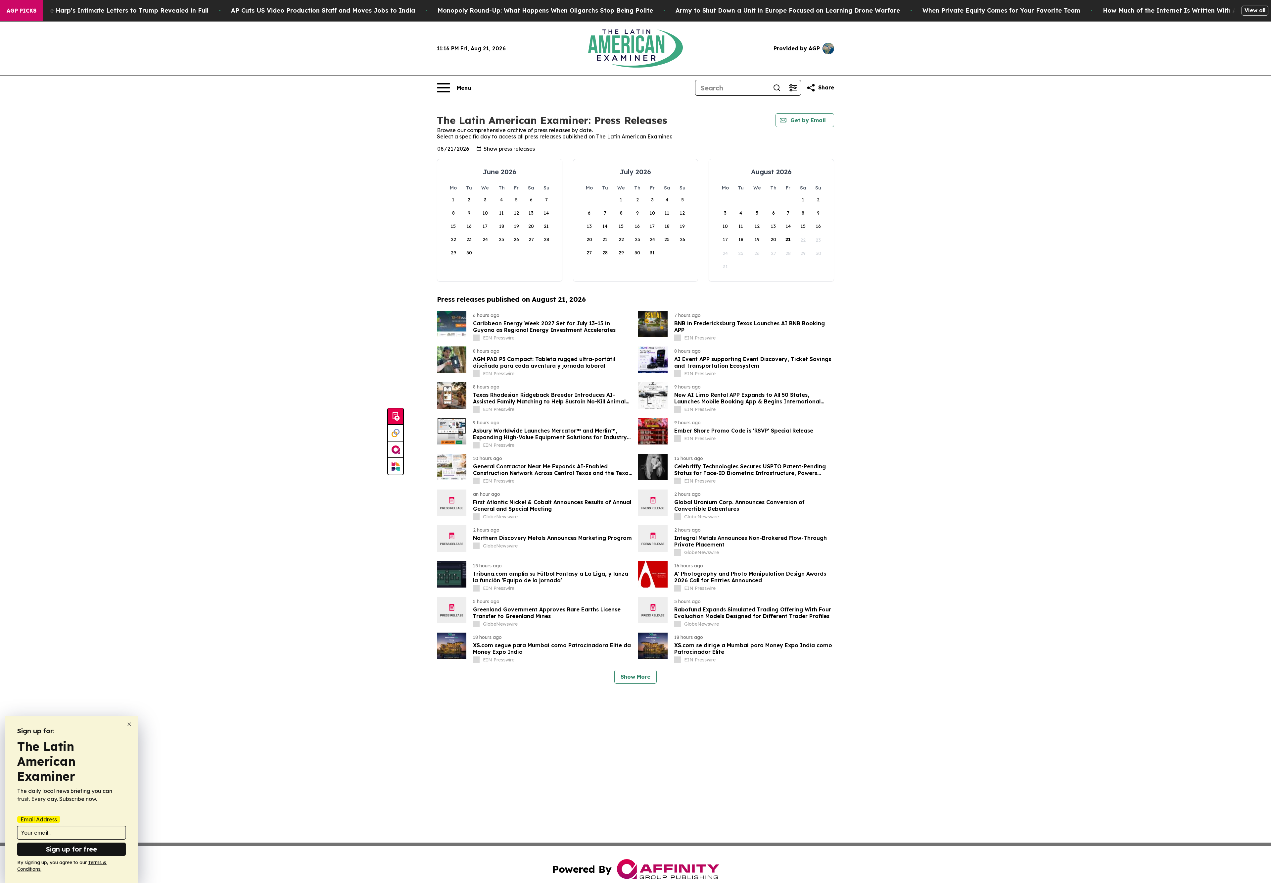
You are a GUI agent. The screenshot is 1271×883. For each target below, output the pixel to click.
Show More (635, 676)
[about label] (476, 338)
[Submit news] (395, 416)
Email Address (39, 819)
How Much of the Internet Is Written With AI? (1173, 10)
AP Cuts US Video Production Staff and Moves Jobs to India (323, 10)
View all (1255, 10)
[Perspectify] (395, 433)
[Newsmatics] (395, 466)
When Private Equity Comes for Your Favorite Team (1001, 10)
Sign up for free (71, 849)
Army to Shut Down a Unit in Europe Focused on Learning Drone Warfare (788, 10)
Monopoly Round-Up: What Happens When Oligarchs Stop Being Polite (545, 10)
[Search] (777, 87)
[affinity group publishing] (395, 450)
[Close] (129, 724)
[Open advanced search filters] (793, 87)
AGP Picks (21, 10)
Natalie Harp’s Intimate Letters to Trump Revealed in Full (120, 10)
